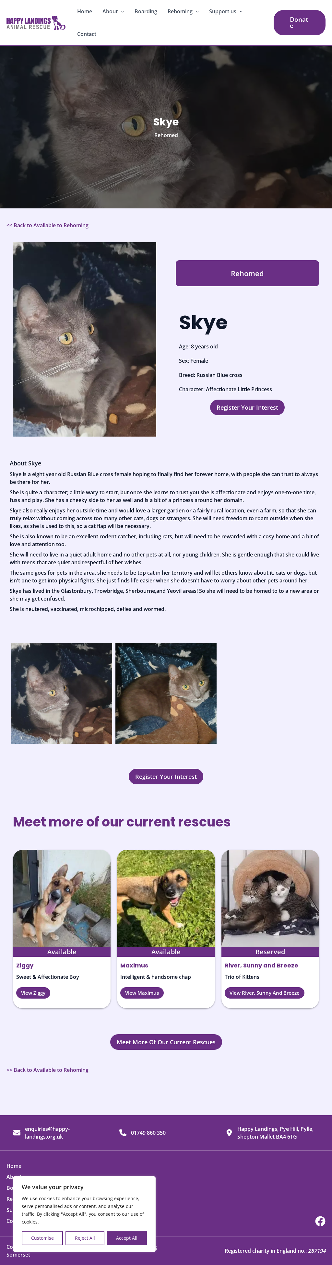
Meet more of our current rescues (122, 822)
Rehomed (166, 135)
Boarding (146, 11)
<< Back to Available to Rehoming (47, 225)
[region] (84, 1214)
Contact (86, 34)
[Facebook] (320, 1221)
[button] (121, 11)
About (110, 11)
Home (84, 11)
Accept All (126, 1238)
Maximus (134, 965)
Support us (222, 11)
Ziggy (24, 965)
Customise (42, 1238)
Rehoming (180, 11)
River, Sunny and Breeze (261, 965)
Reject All (85, 1238)
